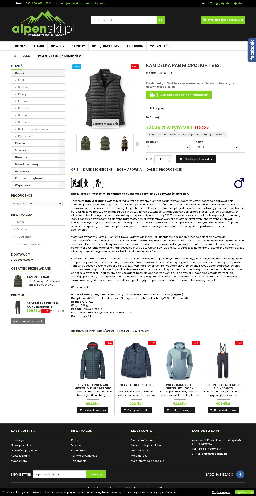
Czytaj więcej (221, 492)
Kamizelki (24, 101)
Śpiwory (57, 46)
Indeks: (151, 73)
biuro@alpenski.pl (70, 3)
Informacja (21, 214)
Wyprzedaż (158, 46)
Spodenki (24, 122)
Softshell (23, 87)
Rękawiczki (25, 136)
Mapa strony (19, 461)
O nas (20, 222)
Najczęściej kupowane (25, 450)
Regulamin (23, 237)
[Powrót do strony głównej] (15, 56)
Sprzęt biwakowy (105, 46)
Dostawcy (20, 254)
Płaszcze (24, 108)
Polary (22, 94)
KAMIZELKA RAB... (39, 277)
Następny (137, 144)
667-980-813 (34, 3)
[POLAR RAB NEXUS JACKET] (136, 361)
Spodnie (23, 115)
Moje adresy (139, 456)
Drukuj (154, 117)
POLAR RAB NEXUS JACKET (136, 385)
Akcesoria (135, 46)
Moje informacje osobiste (147, 461)
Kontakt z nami (20, 456)
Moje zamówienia (142, 440)
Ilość (149, 159)
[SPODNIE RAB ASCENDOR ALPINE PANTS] (223, 361)
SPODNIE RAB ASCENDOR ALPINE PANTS (223, 386)
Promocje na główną (29, 178)
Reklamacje (79, 461)
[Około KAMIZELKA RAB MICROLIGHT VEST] (18, 281)
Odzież (20, 46)
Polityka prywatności (30, 244)
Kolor (200, 142)
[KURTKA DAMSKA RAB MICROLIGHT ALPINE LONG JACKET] (93, 361)
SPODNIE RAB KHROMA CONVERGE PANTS (43, 305)
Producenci (21, 195)
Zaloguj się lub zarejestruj (226, 3)
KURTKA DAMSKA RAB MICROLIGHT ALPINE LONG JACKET (92, 388)
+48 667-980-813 (208, 449)
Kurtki (21, 80)
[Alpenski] (48, 24)
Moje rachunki (140, 450)
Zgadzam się (244, 492)
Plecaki (38, 46)
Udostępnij (157, 108)
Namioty (78, 46)
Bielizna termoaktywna (33, 129)
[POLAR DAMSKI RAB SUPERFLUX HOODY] (180, 361)
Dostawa (22, 229)
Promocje (20, 295)
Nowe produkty (21, 445)
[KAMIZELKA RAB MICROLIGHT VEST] (85, 143)
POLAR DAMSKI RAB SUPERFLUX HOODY (179, 386)
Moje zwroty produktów (146, 445)
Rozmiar (152, 142)
